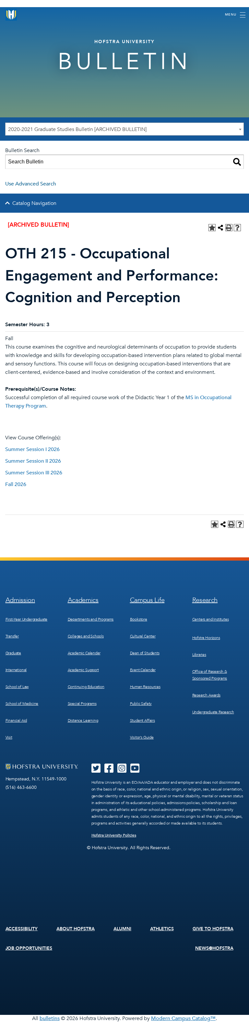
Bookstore (138, 619)
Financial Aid (16, 720)
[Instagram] (121, 770)
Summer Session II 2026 (33, 461)
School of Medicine (22, 703)
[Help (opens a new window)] (237, 227)
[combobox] (124, 129)
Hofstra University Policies (113, 835)
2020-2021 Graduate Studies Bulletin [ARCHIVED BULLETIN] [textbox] (77, 129)
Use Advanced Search (30, 183)
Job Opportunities (29, 948)
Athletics (162, 929)
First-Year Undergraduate (27, 619)
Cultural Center (143, 636)
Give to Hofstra (213, 929)
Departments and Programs (91, 619)
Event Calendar (143, 669)
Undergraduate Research (213, 712)
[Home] (11, 14)
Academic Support (83, 669)
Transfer (12, 636)
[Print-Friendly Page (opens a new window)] (228, 227)
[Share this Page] (220, 227)
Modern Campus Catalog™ (183, 1018)
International (16, 669)
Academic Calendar (84, 653)
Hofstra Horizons (206, 637)
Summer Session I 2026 (32, 449)
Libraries (199, 654)
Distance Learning (83, 720)
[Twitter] (96, 770)
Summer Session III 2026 (33, 472)
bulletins (50, 1018)
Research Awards (206, 695)
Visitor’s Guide (142, 737)
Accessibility (22, 929)
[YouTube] (134, 770)
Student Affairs (142, 720)
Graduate (13, 653)
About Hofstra (75, 929)
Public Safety (141, 703)
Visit (9, 737)
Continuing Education (86, 686)
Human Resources (145, 686)
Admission (20, 600)
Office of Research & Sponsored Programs (209, 675)
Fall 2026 (15, 484)
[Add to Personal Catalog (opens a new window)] (212, 227)
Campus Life (147, 600)
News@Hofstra (214, 948)
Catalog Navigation (34, 203)
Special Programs (82, 703)
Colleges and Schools (86, 636)
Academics (83, 600)
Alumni (122, 929)
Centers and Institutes (210, 619)
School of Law (17, 686)
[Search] (237, 162)
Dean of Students (145, 653)
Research (205, 600)
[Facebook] (108, 770)
